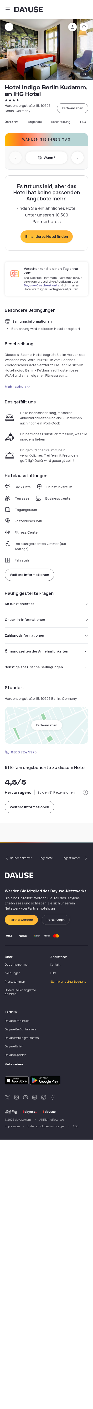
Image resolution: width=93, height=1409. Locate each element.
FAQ (83, 122)
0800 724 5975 (23, 752)
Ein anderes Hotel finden (46, 236)
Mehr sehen (15, 386)
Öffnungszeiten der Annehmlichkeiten (36, 651)
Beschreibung (61, 122)
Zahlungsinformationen (24, 635)
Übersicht (11, 122)
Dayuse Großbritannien (20, 1029)
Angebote (35, 122)
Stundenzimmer (21, 858)
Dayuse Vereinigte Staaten (22, 1038)
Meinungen (12, 973)
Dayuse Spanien (15, 1055)
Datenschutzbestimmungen (46, 1126)
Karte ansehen (72, 108)
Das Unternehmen (17, 965)
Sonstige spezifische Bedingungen (34, 667)
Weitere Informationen (29, 574)
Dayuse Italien (14, 1046)
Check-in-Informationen (25, 619)
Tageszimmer (71, 858)
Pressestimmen (15, 982)
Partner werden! (21, 920)
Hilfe (53, 973)
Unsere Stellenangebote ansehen (20, 992)
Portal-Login (56, 920)
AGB (75, 1126)
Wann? (49, 157)
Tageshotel (46, 858)
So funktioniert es (20, 603)
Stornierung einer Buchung (68, 982)
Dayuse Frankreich (17, 1021)
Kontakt (55, 965)
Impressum (12, 1126)
